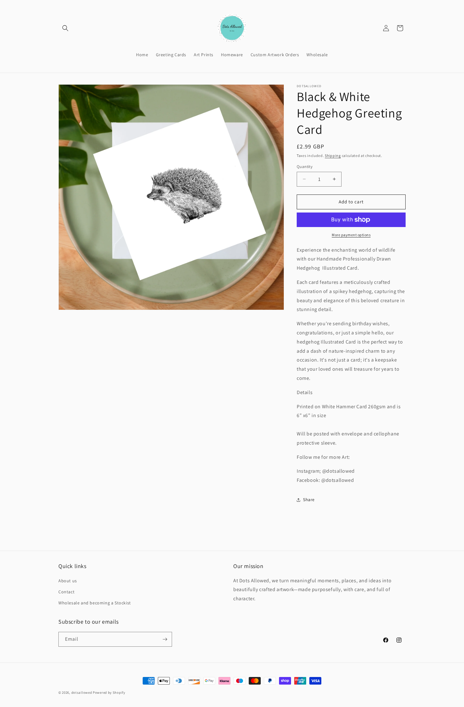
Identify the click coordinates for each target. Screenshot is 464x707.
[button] (65, 28)
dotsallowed (81, 692)
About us (67, 581)
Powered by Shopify (109, 692)
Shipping (333, 155)
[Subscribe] (165, 639)
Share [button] (309, 499)
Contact (66, 592)
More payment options (351, 234)
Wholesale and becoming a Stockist (94, 603)
